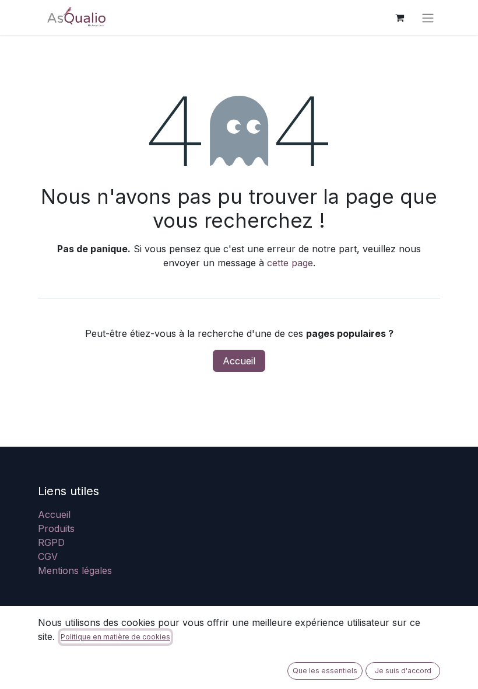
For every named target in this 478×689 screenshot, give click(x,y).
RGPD (51, 542)
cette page (290, 263)
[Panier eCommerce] (399, 17)
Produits (56, 528)
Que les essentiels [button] (325, 670)
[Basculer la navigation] (428, 17)
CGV (48, 556)
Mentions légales (75, 570)
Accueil (239, 361)
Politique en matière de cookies (115, 636)
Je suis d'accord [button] (403, 670)
